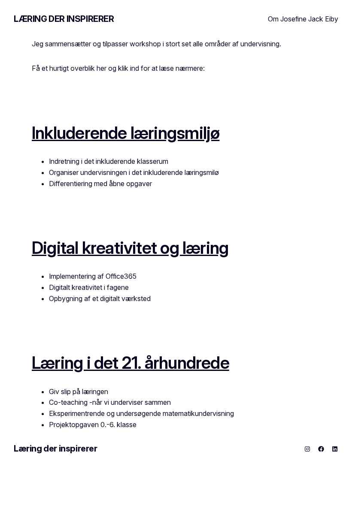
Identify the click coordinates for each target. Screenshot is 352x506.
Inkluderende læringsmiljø (125, 133)
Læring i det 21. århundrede (130, 362)
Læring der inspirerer (64, 19)
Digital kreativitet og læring (130, 248)
